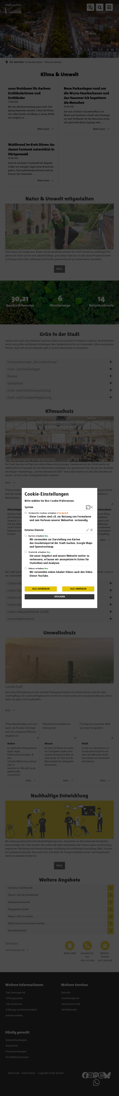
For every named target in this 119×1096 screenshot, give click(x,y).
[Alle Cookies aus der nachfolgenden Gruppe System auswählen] (88, 507)
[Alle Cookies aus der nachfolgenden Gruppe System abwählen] (92, 507)
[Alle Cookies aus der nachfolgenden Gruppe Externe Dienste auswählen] (88, 530)
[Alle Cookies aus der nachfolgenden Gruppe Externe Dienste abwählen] (92, 530)
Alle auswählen (40, 589)
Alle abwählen (78, 589)
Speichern (59, 597)
